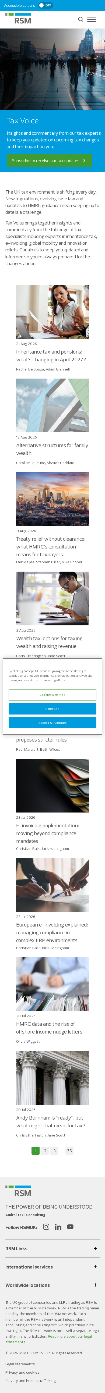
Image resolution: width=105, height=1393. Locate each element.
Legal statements (20, 1364)
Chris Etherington (31, 655)
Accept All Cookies (52, 722)
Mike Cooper (72, 562)
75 (69, 1150)
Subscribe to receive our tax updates (45, 160)
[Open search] (80, 19)
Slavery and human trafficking (30, 1380)
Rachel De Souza (30, 369)
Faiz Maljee (25, 562)
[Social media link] (18, 1190)
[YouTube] (70, 1227)
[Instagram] (46, 1227)
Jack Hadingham (55, 848)
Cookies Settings (52, 694)
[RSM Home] (18, 18)
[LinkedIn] (58, 1227)
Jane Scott (56, 655)
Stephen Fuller (48, 562)
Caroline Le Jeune (30, 462)
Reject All (53, 708)
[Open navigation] (91, 19)
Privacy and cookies (22, 1372)
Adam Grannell (58, 369)
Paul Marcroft (27, 749)
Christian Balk (28, 848)
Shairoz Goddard (60, 462)
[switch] (45, 5)
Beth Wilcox (50, 749)
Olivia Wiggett (28, 1041)
